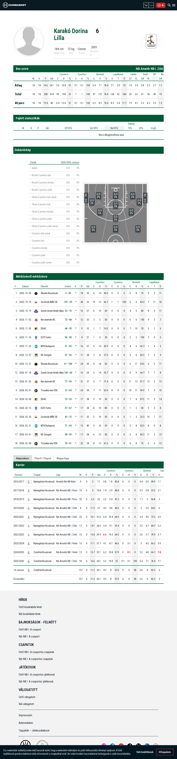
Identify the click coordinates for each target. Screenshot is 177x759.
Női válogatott (26, 704)
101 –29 (68, 302)
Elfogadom (165, 752)
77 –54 (68, 381)
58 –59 (68, 434)
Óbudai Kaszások (49, 293)
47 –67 (68, 408)
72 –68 (68, 319)
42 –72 (68, 416)
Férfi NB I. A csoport (30, 629)
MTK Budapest (48, 346)
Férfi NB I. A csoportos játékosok (37, 674)
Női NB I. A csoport (29, 636)
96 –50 (68, 337)
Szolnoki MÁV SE (49, 302)
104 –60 (68, 372)
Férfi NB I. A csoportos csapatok (37, 652)
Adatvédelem (26, 723)
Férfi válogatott (27, 697)
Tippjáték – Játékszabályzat (34, 730)
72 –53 (68, 399)
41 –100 (68, 363)
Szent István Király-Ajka (52, 310)
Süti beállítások (144, 752)
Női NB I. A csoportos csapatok (36, 659)
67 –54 (68, 355)
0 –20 (68, 293)
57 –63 (68, 390)
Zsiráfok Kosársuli (43, 552)
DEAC (43, 328)
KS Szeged (46, 355)
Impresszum (25, 715)
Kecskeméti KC (48, 319)
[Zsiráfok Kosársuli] (152, 41)
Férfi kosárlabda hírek (30, 607)
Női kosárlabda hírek (29, 614)
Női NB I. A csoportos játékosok (36, 681)
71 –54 (68, 425)
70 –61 (68, 443)
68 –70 (68, 328)
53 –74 (68, 310)
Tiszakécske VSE (49, 390)
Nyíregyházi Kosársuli (44, 481)
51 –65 (68, 346)
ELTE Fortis (46, 337)
